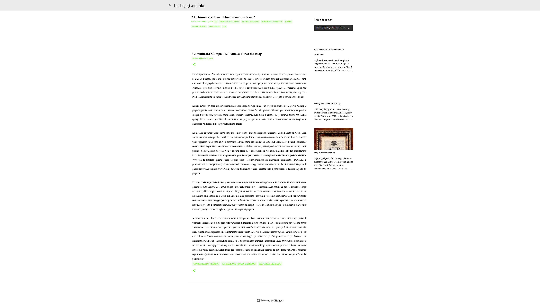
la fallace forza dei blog (239, 263)
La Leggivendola (189, 5)
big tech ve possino (250, 22)
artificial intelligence (229, 22)
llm (224, 26)
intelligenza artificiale (272, 22)
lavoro (288, 22)
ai (215, 22)
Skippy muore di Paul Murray (327, 104)
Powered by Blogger (272, 300)
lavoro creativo (199, 26)
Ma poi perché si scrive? (325, 153)
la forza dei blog (270, 263)
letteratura (214, 26)
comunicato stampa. (206, 263)
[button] (194, 64)
